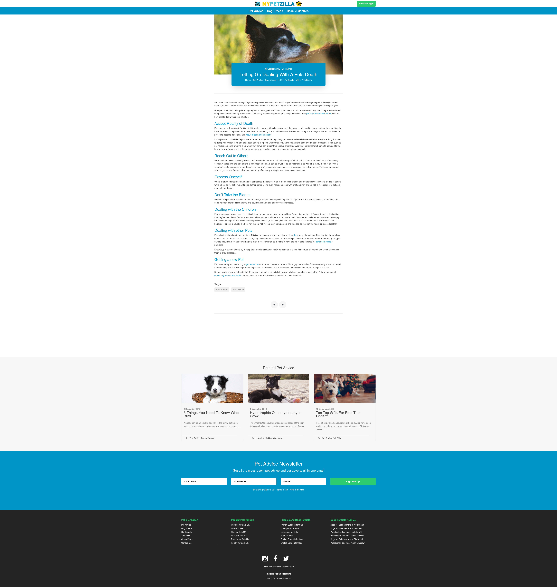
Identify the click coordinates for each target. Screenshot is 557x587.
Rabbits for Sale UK (240, 539)
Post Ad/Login (366, 3)
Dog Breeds (186, 528)
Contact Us (186, 542)
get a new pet (252, 264)
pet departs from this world (318, 113)
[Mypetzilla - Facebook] (275, 560)
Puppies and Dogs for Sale (295, 519)
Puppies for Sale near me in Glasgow (347, 542)
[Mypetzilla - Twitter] (286, 560)
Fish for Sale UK (238, 531)
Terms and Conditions (272, 566)
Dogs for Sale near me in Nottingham (347, 524)
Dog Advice (270, 80)
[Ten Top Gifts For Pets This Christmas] (345, 388)
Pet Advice (258, 80)
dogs (296, 235)
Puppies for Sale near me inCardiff (346, 531)
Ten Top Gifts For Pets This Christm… (338, 414)
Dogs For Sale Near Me (343, 519)
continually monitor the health (227, 275)
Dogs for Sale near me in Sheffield (346, 528)
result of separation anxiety (258, 134)
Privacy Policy (288, 566)
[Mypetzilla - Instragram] (265, 560)
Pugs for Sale (287, 535)
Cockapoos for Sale (290, 528)
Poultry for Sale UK (239, 542)
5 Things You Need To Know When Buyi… (212, 414)
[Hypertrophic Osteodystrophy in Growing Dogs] (278, 388)
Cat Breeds (186, 531)
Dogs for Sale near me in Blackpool (346, 539)
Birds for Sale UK (239, 528)
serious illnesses (323, 241)
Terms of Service (296, 489)
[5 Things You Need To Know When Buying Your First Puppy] (212, 388)
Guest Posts (186, 539)
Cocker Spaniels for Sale (292, 539)
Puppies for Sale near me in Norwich (347, 535)
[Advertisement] (278, 334)
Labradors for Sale (289, 531)
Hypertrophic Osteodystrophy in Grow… (275, 414)
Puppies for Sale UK (240, 524)
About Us (185, 535)
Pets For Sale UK (239, 535)
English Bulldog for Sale (291, 542)
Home (248, 80)
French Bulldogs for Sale (292, 524)
